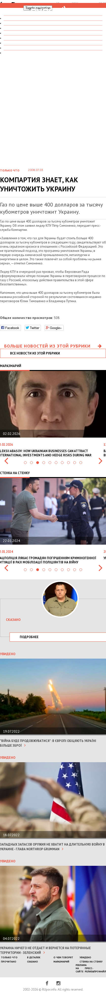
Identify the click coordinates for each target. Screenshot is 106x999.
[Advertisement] (53, 108)
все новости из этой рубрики (35, 353)
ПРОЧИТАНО (8, 961)
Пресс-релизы (89, 970)
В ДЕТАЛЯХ (33, 957)
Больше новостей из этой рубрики (47, 346)
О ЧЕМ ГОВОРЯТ (63, 957)
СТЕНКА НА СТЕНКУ (21, 52)
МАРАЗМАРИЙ (61, 961)
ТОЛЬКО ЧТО (9, 957)
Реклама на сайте (81, 968)
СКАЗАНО (32, 961)
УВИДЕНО (85, 957)
